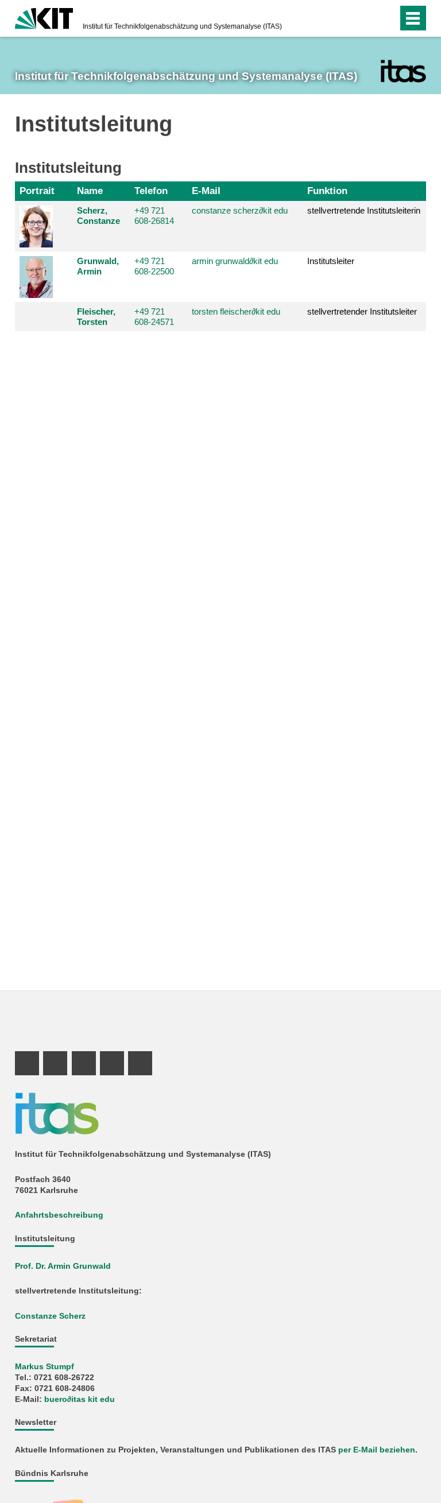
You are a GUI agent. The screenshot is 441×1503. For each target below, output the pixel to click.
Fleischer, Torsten (96, 317)
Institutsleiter (330, 261)
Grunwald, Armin (98, 266)
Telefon (151, 190)
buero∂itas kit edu (79, 1399)
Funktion (327, 190)
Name (90, 190)
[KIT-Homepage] (44, 17)
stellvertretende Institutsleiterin (363, 210)
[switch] (366, 18)
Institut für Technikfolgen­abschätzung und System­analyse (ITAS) (182, 26)
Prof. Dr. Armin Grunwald (63, 1266)
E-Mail (206, 190)
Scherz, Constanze (98, 216)
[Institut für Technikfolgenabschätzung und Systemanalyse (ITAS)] (403, 71)
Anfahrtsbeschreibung (59, 1215)
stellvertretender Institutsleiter (362, 311)
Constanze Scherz (50, 1316)
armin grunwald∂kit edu (235, 261)
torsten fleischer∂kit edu (236, 311)
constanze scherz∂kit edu (240, 210)
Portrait (37, 190)
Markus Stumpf (44, 1366)
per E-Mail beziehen (376, 1450)
